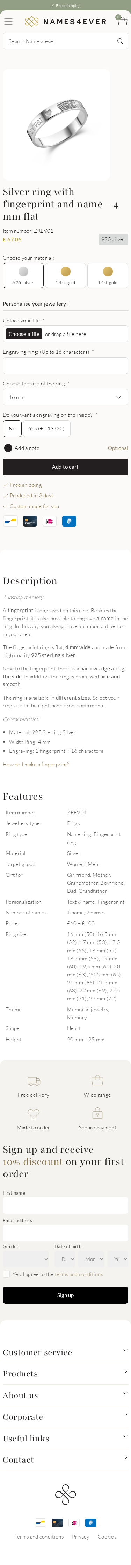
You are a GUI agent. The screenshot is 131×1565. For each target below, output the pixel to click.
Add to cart (65, 466)
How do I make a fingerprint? (36, 764)
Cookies (106, 1536)
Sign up (65, 1295)
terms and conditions (79, 1274)
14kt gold (65, 282)
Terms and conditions (39, 1536)
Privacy (80, 1536)
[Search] (120, 41)
